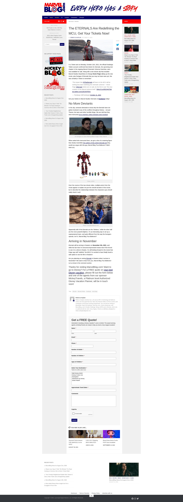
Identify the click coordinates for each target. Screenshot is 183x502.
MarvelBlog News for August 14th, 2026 (56, 480)
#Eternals (79, 87)
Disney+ (126, 72)
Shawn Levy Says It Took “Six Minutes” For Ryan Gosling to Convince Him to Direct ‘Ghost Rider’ (54, 105)
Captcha (74, 409)
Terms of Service (84, 493)
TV (62, 17)
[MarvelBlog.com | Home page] (54, 7)
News (51, 17)
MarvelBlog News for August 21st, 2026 (56, 465)
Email (73, 337)
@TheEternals (87, 82)
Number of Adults (77, 349)
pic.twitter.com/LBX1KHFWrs (81, 91)
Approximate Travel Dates (79, 387)
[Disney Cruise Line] (94, 375)
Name (73, 328)
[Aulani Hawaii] (94, 380)
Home (46, 17)
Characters (74, 17)
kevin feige (94, 291)
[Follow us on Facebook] (59, 21)
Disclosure (74, 493)
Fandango (88, 291)
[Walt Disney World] (94, 373)
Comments (74, 393)
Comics (67, 17)
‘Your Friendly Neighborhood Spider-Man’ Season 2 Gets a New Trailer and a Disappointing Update (53, 113)
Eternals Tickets (81, 291)
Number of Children (78, 355)
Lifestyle (81, 17)
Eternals (74, 291)
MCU (125, 35)
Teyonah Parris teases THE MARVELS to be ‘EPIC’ (75, 442)
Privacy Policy (96, 493)
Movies (57, 17)
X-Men (134, 36)
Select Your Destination (79, 368)
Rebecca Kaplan (75, 37)
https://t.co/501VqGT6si (104, 89)
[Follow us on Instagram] (61, 21)
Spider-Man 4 (127, 36)
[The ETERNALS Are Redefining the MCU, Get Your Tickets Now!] (91, 50)
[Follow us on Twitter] (63, 21)
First (73, 333)
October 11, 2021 (95, 95)
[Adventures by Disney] (94, 379)
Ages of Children (77, 362)
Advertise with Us (107, 493)
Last (96, 333)
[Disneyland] (94, 377)
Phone (73, 343)
